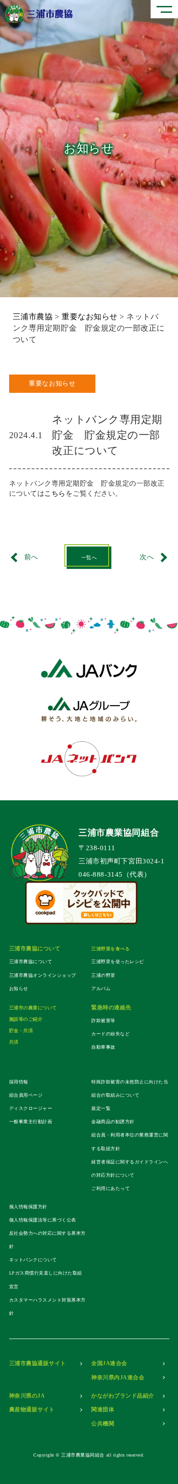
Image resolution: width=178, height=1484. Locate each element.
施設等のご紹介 (26, 1019)
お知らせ (18, 988)
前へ (31, 557)
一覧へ (89, 557)
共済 (14, 1042)
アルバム (100, 988)
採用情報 (18, 1081)
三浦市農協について (30, 961)
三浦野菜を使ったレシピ (117, 961)
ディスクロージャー (30, 1108)
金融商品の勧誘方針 (113, 1121)
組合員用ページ (26, 1095)
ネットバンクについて (33, 1259)
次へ (147, 557)
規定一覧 (100, 1108)
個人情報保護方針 (28, 1206)
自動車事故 (103, 1047)
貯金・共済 (21, 1030)
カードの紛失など (110, 1033)
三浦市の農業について (33, 1007)
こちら (55, 493)
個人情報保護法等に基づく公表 (42, 1219)
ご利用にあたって (110, 1188)
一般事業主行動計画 (30, 1121)
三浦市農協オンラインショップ (42, 975)
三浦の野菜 (103, 975)
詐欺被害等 (103, 1020)
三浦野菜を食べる (110, 948)
